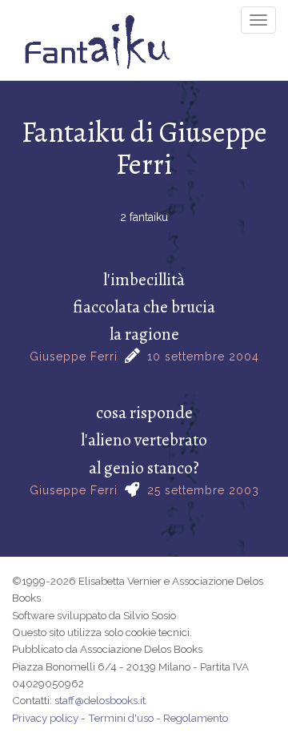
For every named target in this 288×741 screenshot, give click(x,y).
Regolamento (195, 717)
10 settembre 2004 (203, 356)
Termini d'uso (121, 717)
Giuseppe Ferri (74, 356)
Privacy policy (45, 717)
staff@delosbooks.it (100, 700)
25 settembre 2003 (203, 490)
